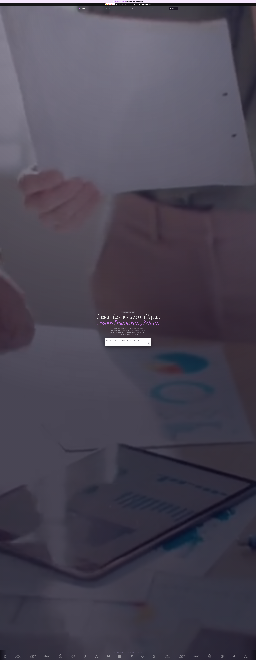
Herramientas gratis (132, 8)
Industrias (116, 8)
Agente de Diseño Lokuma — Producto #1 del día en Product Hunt (128, 4)
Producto (108, 8)
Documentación (156, 8)
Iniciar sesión (173, 8)
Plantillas (124, 8)
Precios (148, 8)
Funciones (142, 8)
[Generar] (149, 343)
